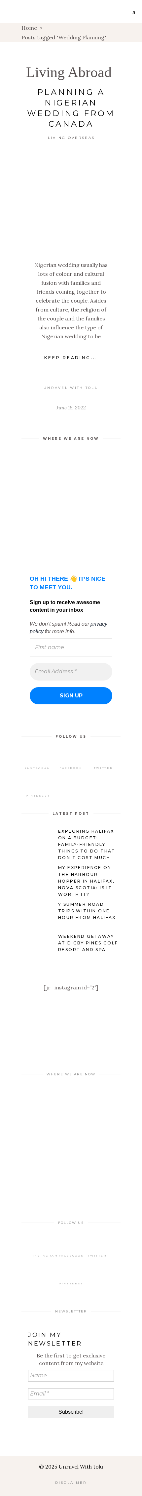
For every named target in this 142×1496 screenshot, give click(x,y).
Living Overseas (71, 138)
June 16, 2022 (71, 407)
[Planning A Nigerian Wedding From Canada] (71, 201)
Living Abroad (69, 72)
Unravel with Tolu (71, 388)
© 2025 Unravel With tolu (71, 1466)
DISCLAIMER (71, 1482)
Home (29, 27)
